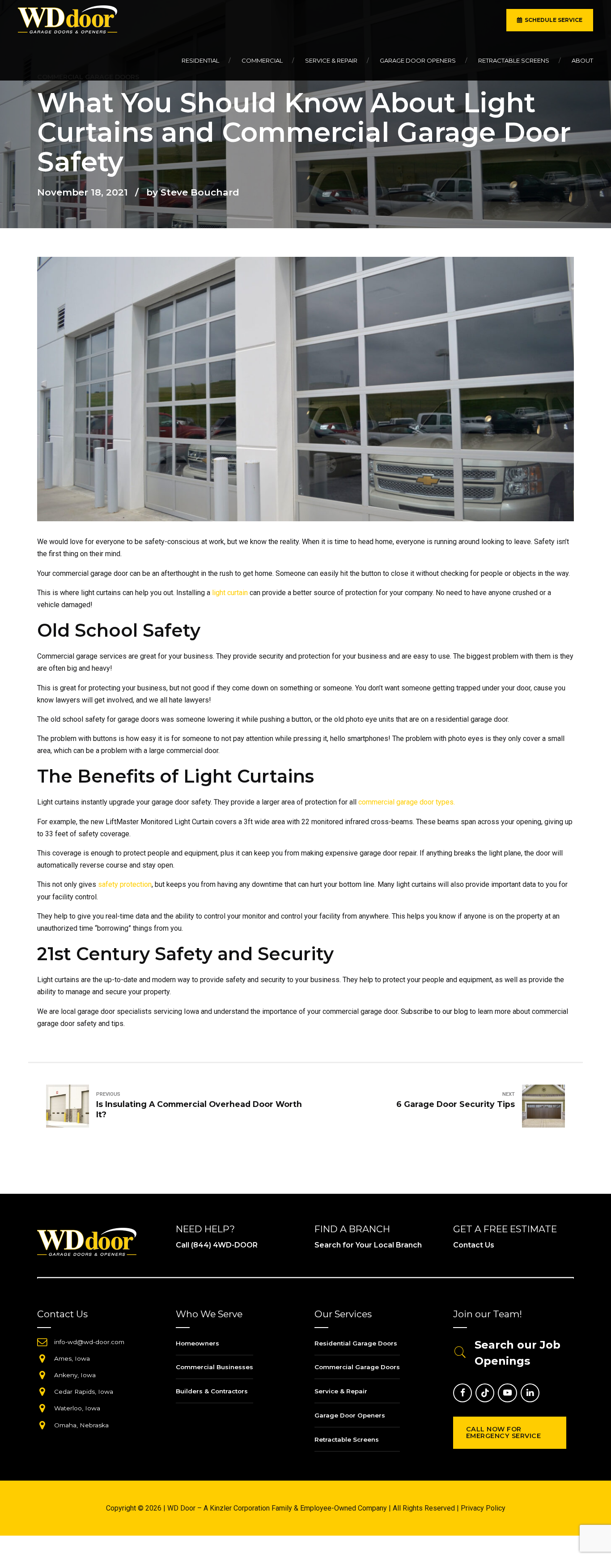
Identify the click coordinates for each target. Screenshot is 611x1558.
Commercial (262, 60)
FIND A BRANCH (352, 1228)
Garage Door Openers (418, 60)
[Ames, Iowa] (42, 1358)
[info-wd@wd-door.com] (42, 1342)
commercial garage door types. (406, 802)
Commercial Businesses (214, 1367)
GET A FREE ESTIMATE (505, 1228)
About (582, 60)
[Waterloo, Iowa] (42, 1408)
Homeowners (197, 1343)
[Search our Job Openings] (460, 1353)
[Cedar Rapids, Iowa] (42, 1391)
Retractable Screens (513, 60)
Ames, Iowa (72, 1358)
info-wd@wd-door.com (89, 1341)
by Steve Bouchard (192, 192)
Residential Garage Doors (355, 1343)
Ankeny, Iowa (75, 1375)
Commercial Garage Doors (357, 1367)
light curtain (230, 592)
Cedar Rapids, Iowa (83, 1391)
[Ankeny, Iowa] (42, 1375)
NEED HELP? (205, 1228)
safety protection (125, 884)
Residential (200, 60)
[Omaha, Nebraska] (42, 1425)
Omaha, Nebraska (81, 1425)
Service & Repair (331, 60)
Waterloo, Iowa (77, 1408)
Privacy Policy (483, 1508)
